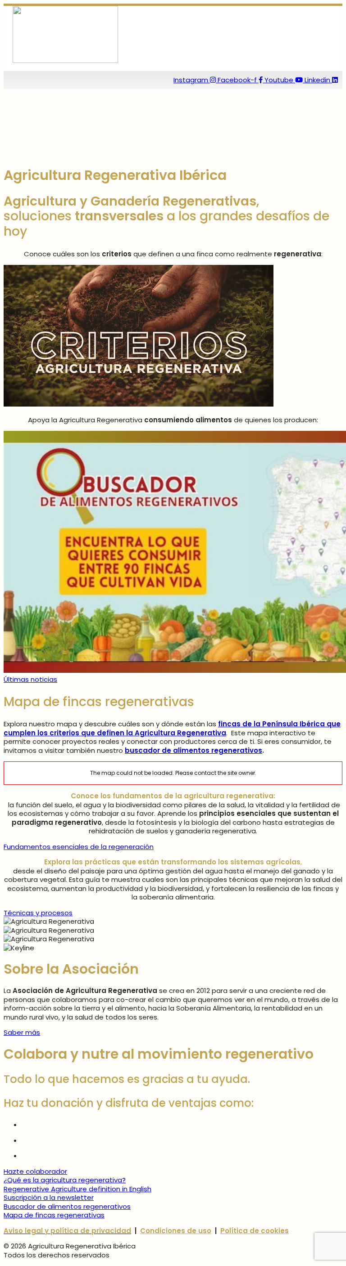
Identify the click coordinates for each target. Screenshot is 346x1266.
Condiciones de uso (175, 1230)
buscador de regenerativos (193, 750)
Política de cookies (254, 1230)
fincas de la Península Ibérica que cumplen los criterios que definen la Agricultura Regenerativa (172, 728)
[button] (109, 68)
